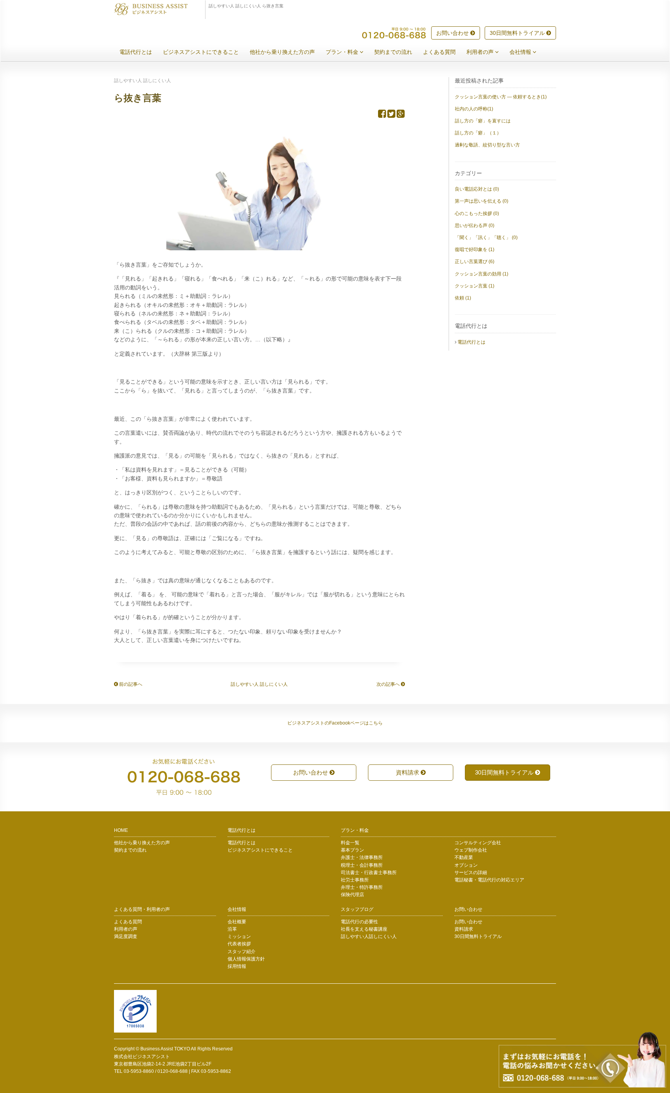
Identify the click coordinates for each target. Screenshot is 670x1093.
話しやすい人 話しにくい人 (259, 684)
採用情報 (237, 966)
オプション (466, 865)
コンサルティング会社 (477, 842)
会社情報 (521, 52)
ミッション (239, 936)
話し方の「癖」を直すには (483, 121)
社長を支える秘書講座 (364, 929)
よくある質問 (439, 52)
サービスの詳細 (470, 872)
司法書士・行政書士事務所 (369, 872)
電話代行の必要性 (359, 921)
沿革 (232, 929)
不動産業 (463, 857)
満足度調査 (125, 936)
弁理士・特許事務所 (362, 887)
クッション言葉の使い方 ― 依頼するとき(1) (501, 97)
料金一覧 (350, 842)
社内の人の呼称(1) (474, 109)
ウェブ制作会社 (470, 850)
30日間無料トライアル (518, 33)
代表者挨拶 (239, 944)
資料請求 (408, 772)
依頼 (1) (463, 298)
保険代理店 (352, 894)
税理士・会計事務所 (362, 865)
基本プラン (352, 850)
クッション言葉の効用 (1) (481, 274)
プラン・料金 (343, 52)
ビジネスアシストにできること (201, 52)
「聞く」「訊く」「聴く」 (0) (486, 237)
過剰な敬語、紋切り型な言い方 (487, 145)
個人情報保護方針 (246, 959)
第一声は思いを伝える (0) (481, 201)
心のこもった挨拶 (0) (477, 213)
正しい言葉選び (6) (474, 261)
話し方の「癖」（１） (478, 133)
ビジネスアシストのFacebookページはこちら (335, 723)
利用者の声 (480, 52)
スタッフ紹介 (242, 951)
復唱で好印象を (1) (474, 249)
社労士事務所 (355, 880)
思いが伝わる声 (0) (474, 225)
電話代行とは (135, 52)
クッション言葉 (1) (474, 286)
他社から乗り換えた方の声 (282, 52)
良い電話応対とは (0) (477, 189)
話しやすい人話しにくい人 (369, 936)
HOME (121, 830)
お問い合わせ (453, 33)
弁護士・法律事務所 (362, 857)
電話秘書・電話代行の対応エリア (489, 880)
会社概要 (237, 921)
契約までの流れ (393, 52)
